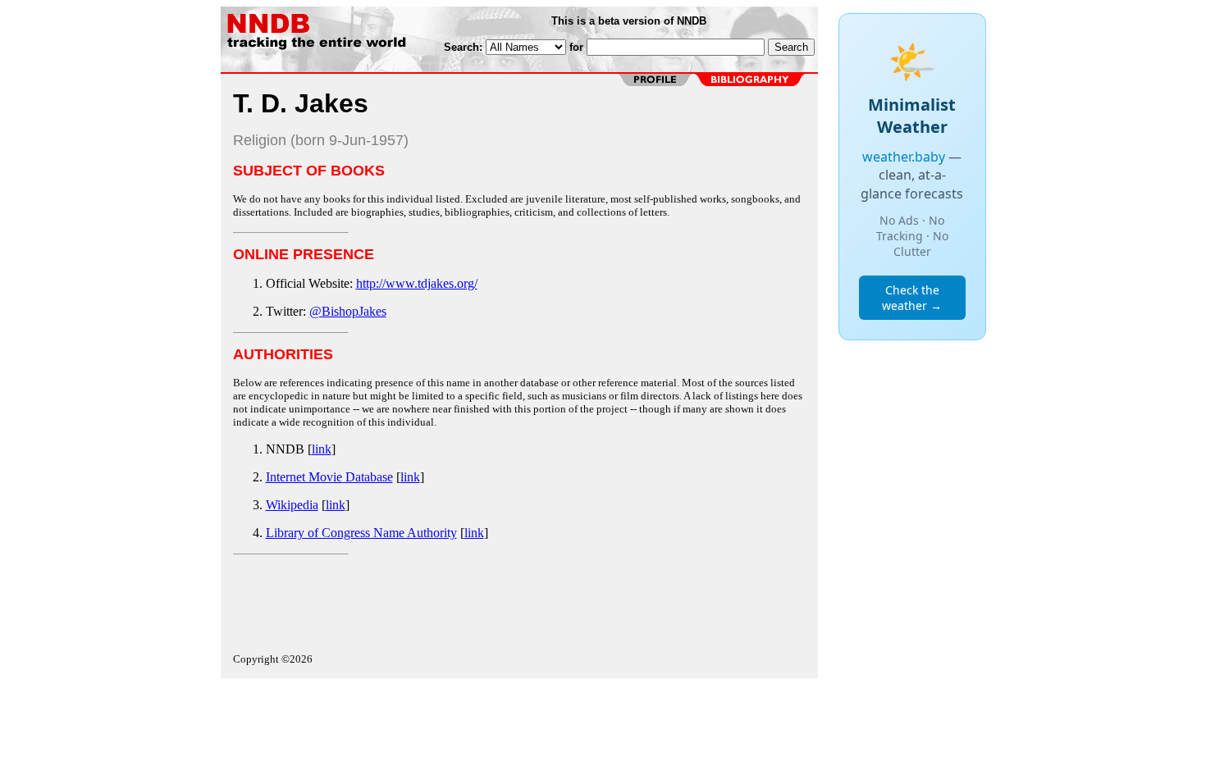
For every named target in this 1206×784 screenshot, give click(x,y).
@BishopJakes (347, 311)
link (321, 449)
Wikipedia (292, 505)
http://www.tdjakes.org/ (416, 283)
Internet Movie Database (329, 477)
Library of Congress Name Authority (361, 533)
